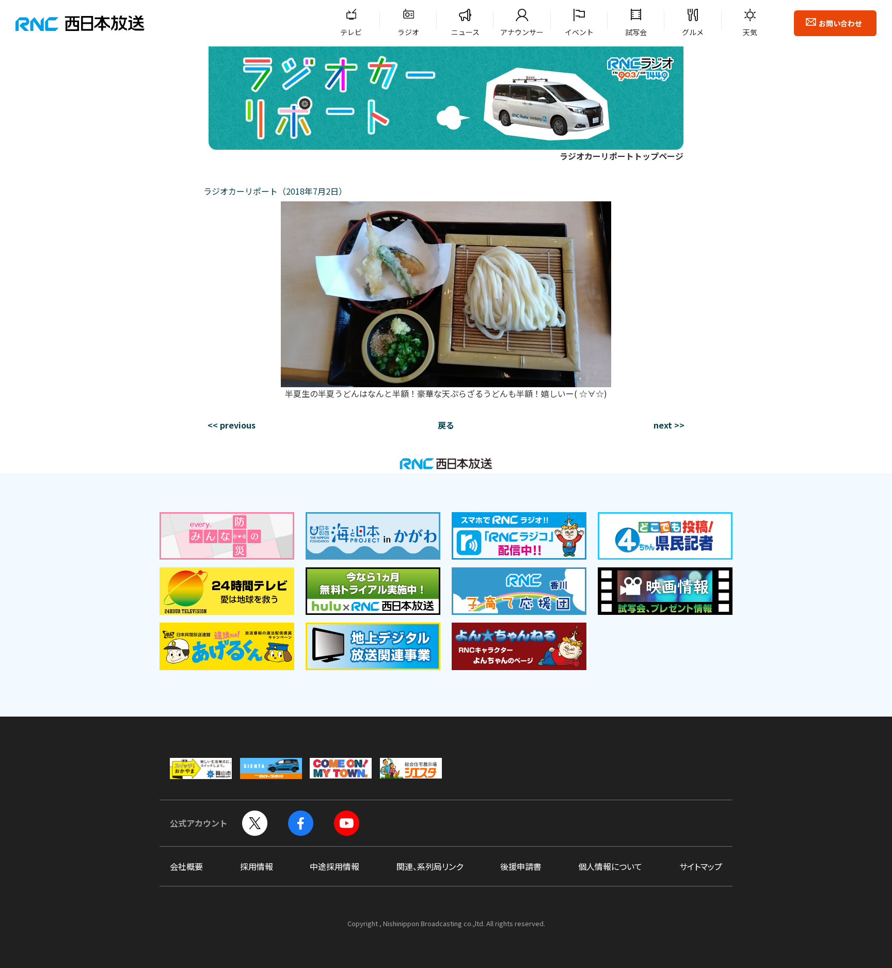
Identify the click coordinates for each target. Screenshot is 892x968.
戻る (446, 425)
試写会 (636, 32)
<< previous (232, 425)
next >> (669, 425)
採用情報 (256, 866)
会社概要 (186, 866)
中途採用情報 (334, 866)
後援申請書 (520, 866)
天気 (750, 32)
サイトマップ (700, 866)
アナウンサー (522, 32)
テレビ (351, 32)
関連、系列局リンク (429, 866)
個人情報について (610, 866)
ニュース (465, 32)
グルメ (693, 32)
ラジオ (408, 32)
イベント (579, 32)
